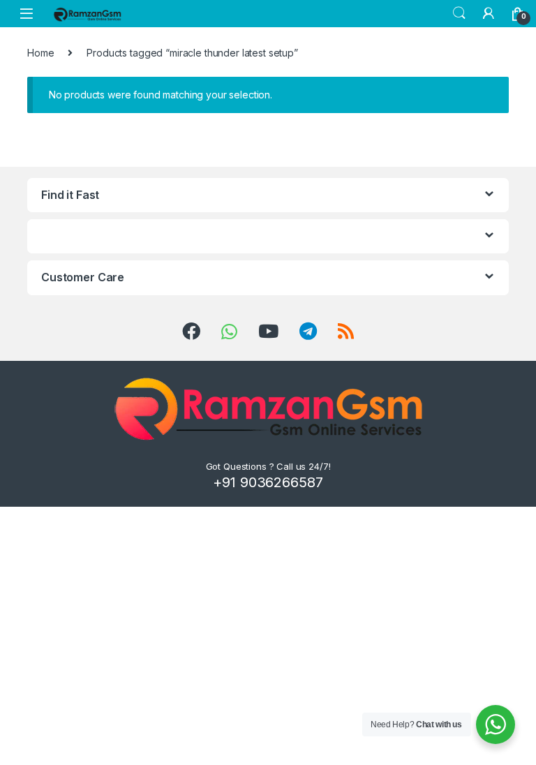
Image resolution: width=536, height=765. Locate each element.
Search (459, 13)
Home (40, 53)
